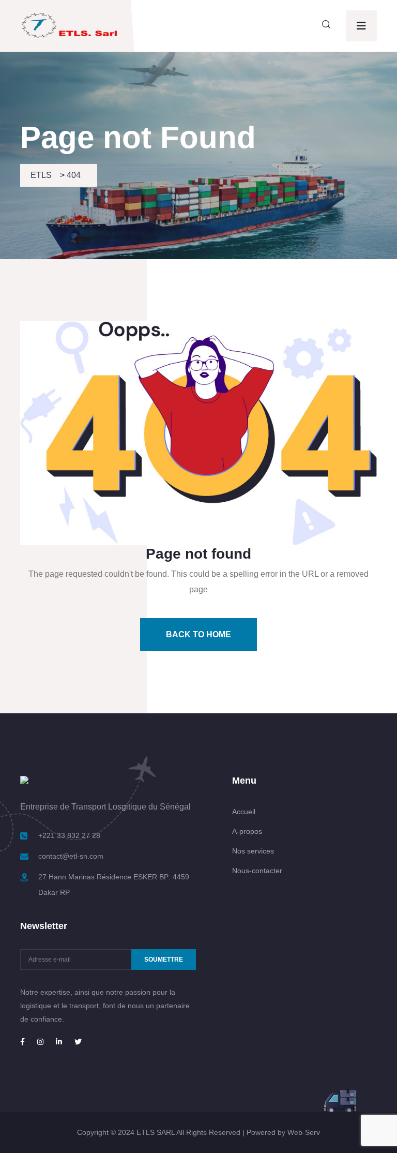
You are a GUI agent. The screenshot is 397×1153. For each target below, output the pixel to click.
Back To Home (198, 634)
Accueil (243, 811)
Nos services (253, 851)
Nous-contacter (257, 870)
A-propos (247, 831)
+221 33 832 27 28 (69, 835)
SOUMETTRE (163, 959)
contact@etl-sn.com (70, 856)
